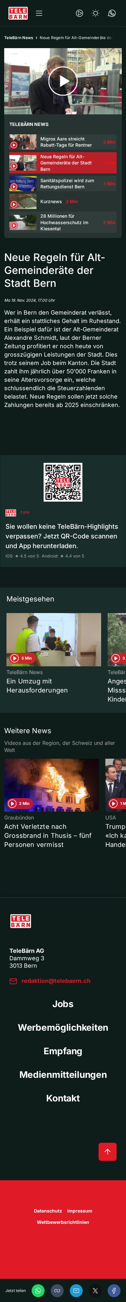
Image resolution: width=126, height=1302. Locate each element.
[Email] (76, 1290)
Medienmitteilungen (63, 1074)
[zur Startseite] (18, 13)
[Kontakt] (112, 13)
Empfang (63, 1051)
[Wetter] (95, 13)
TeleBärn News (18, 37)
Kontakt (62, 1098)
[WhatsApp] (38, 1290)
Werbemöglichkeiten (63, 1027)
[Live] (79, 13)
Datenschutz (48, 1210)
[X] (95, 1290)
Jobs (63, 1003)
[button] (57, 1290)
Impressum (79, 1210)
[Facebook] (114, 1290)
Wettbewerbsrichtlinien (63, 1222)
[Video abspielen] (63, 81)
